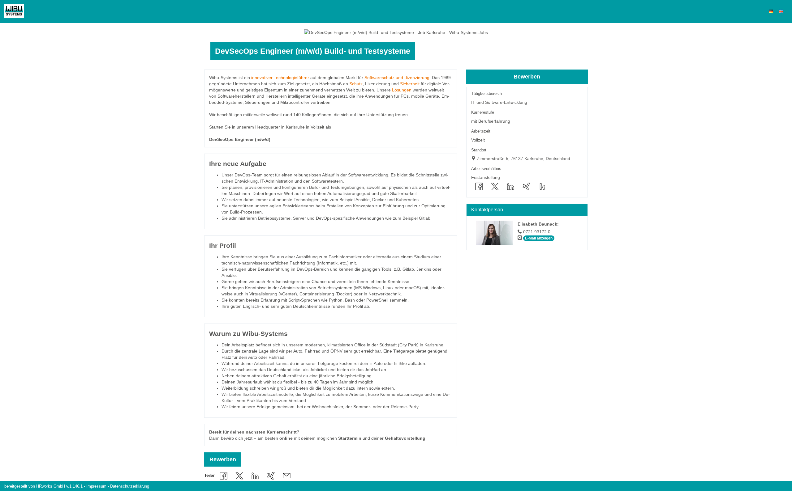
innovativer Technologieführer (280, 77)
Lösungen (401, 89)
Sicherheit (410, 83)
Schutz (356, 83)
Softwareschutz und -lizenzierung (396, 77)
